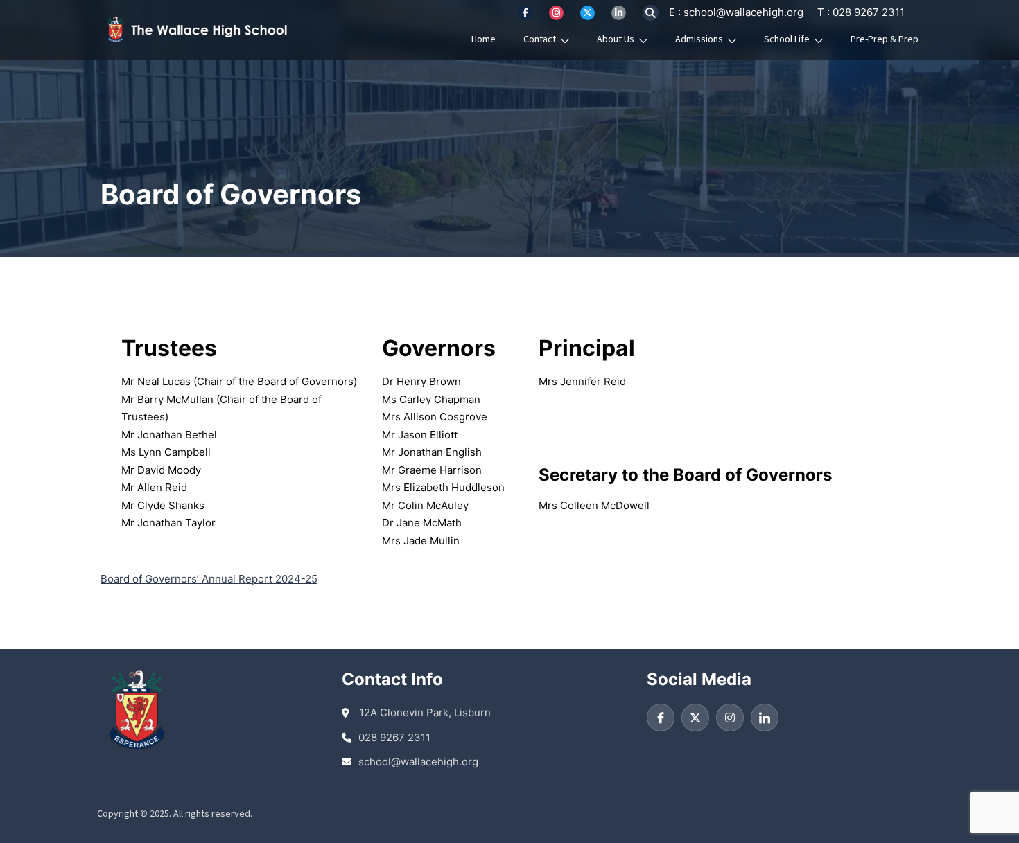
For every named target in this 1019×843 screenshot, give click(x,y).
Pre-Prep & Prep (884, 39)
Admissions (699, 39)
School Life (787, 39)
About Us (615, 39)
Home (483, 39)
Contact (539, 39)
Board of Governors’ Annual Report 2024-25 (209, 578)
